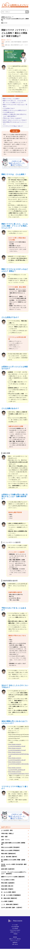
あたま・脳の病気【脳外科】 (9, 856)
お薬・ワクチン (5, 839)
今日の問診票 (15, 928)
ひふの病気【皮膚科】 (7, 901)
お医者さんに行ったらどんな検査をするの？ (15, 110)
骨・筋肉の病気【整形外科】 (9, 898)
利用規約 (15, 933)
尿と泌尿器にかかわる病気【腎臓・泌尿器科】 (13, 860)
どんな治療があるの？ (9, 112)
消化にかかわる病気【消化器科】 (10, 847)
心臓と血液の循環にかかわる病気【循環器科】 (13, 843)
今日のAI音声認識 (15, 926)
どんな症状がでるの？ (9, 108)
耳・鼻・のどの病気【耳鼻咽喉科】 (11, 895)
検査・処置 (4, 836)
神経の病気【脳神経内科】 (8, 853)
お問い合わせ (15, 944)
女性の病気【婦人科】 (7, 886)
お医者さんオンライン (15, 932)
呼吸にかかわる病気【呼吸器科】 (10, 850)
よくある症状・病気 (7, 830)
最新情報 (15, 937)
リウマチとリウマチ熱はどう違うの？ (13, 126)
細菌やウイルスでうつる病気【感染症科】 (13, 876)
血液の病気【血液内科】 (8, 869)
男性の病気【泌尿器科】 (8, 883)
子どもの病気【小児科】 (8, 880)
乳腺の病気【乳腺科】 (7, 889)
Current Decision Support (15, 930)
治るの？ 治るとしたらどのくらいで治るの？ (15, 120)
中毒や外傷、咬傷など (7, 833)
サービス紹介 (15, 924)
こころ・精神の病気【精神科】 (10, 904)
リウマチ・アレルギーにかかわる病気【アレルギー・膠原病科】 (13, 872)
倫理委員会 (15, 942)
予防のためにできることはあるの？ (12, 118)
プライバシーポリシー (15, 940)
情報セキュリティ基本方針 (15, 938)
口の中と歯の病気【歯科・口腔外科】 (12, 907)
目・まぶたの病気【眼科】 (8, 892)
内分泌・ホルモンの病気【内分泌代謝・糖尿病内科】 (13, 865)
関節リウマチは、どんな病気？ (11, 98)
